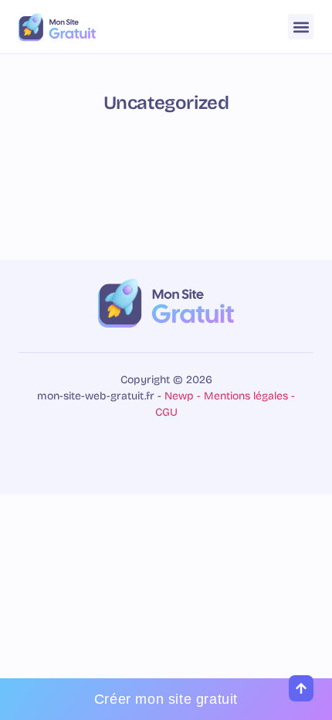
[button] (300, 26)
